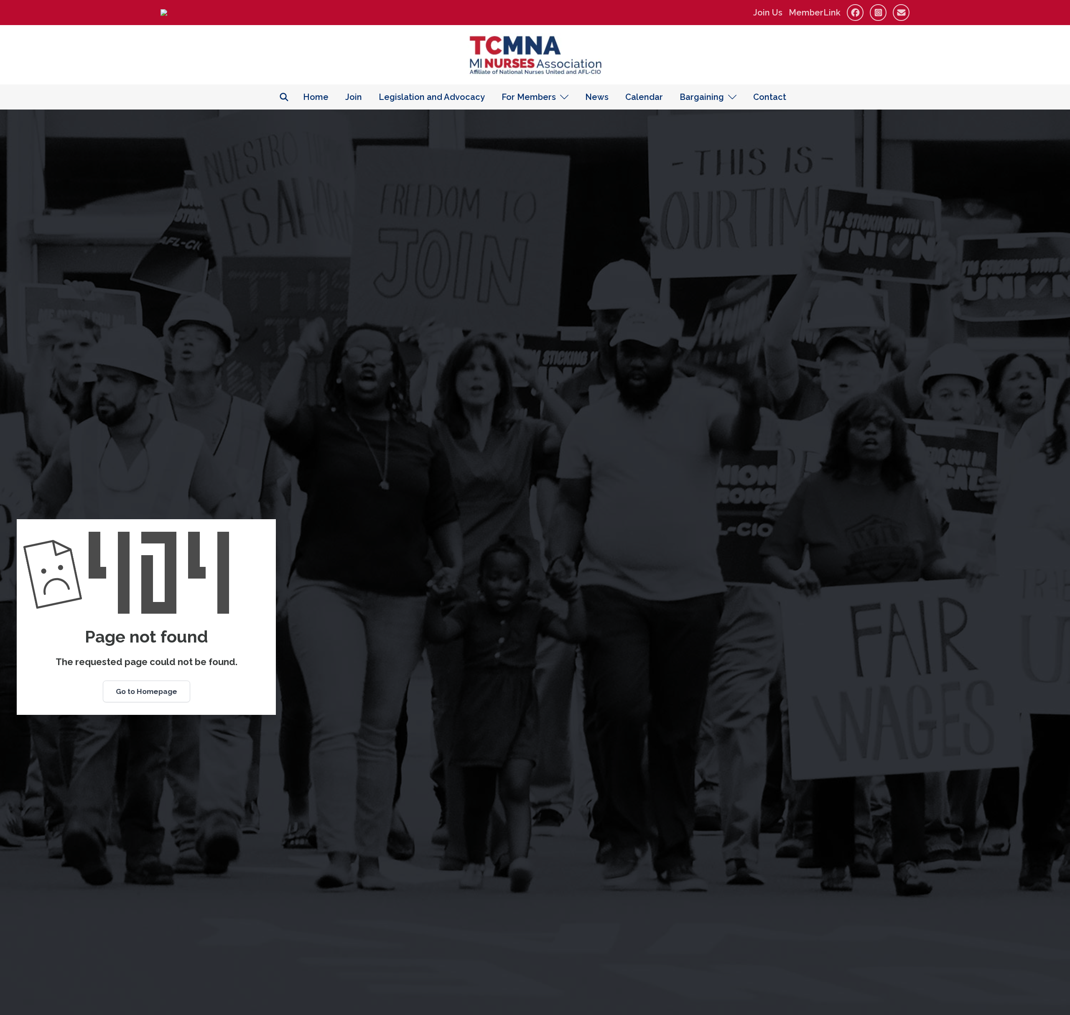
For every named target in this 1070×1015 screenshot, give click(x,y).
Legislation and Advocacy (432, 97)
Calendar (644, 97)
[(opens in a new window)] (163, 12)
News (597, 97)
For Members (529, 97)
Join (353, 97)
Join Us (767, 13)
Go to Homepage (146, 691)
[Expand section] (564, 97)
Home (316, 97)
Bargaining (702, 97)
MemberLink (815, 13)
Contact (769, 97)
